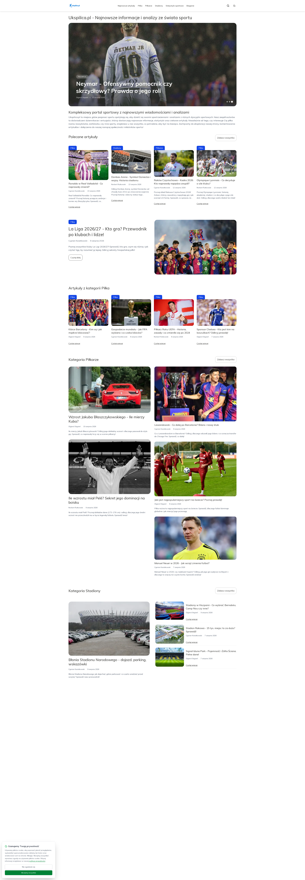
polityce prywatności (37, 861)
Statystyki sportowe (175, 6)
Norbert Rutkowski (118, 184)
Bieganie (190, 6)
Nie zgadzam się (28, 867)
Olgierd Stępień (82, 97)
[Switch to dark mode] (234, 6)
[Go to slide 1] (227, 101)
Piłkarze (148, 6)
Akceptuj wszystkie (28, 873)
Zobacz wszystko (225, 137)
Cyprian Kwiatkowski (77, 191)
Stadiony (159, 6)
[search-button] (228, 5)
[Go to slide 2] (229, 101)
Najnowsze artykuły (126, 6)
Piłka (140, 6)
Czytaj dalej (76, 257)
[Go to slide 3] (232, 102)
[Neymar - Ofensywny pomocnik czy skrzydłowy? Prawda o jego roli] (152, 64)
